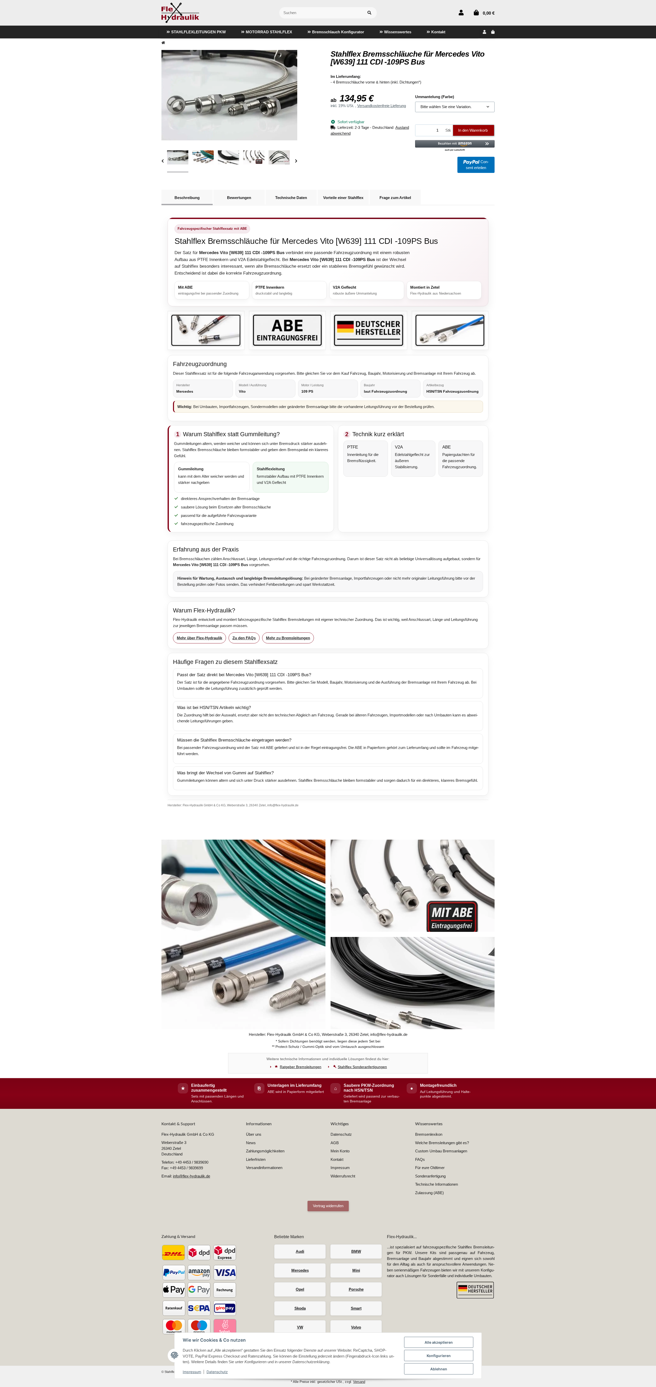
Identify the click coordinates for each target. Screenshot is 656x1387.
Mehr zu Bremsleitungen (288, 638)
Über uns (253, 1134)
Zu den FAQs (244, 638)
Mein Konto (340, 1151)
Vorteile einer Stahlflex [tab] (343, 197)
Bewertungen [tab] (239, 197)
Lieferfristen (255, 1159)
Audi (300, 1251)
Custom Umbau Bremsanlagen (441, 1151)
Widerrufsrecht (343, 1176)
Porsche (356, 1289)
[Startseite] (163, 42)
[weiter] (296, 161)
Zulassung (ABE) (429, 1193)
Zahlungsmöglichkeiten (265, 1151)
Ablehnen (438, 1369)
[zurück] (162, 161)
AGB (335, 1143)
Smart (356, 1308)
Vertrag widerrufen (328, 1206)
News (251, 1143)
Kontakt (337, 1159)
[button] (461, 12)
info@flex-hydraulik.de (191, 1176)
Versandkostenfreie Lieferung (381, 105)
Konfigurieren (439, 1355)
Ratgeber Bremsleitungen (300, 1067)
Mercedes (300, 1270)
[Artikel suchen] (369, 13)
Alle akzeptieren (439, 1342)
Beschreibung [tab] (187, 197)
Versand (359, 1382)
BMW (356, 1251)
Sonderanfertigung (430, 1176)
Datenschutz (217, 1372)
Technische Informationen (436, 1184)
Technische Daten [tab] (291, 197)
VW (300, 1327)
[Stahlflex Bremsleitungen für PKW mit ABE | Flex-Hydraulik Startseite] (180, 12)
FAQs (420, 1159)
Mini (356, 1270)
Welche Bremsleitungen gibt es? (442, 1143)
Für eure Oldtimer (430, 1167)
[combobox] (455, 107)
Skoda (300, 1308)
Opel (300, 1289)
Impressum (192, 1372)
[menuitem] (196, 32)
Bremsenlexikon (428, 1134)
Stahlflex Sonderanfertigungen (362, 1067)
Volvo (356, 1327)
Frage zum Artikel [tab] (395, 197)
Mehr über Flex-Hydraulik (199, 638)
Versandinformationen (264, 1167)
